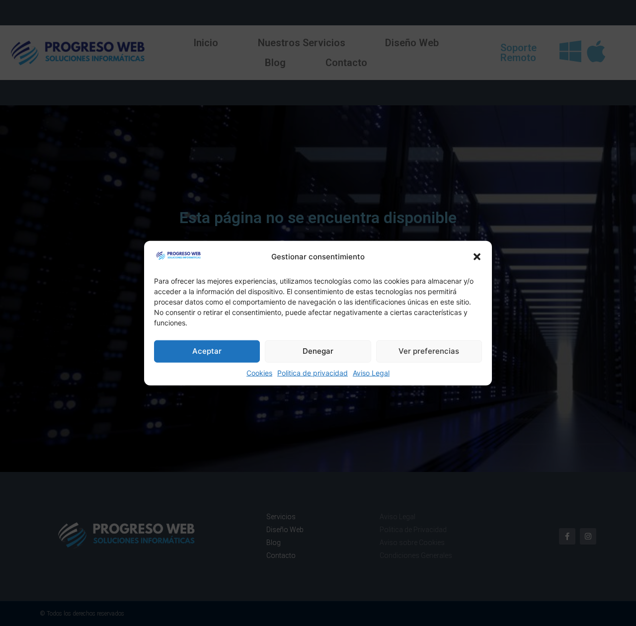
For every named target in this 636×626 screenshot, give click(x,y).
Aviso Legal (371, 372)
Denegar (318, 351)
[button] (477, 257)
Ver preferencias (428, 351)
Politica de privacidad (312, 372)
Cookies (259, 372)
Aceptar (207, 351)
